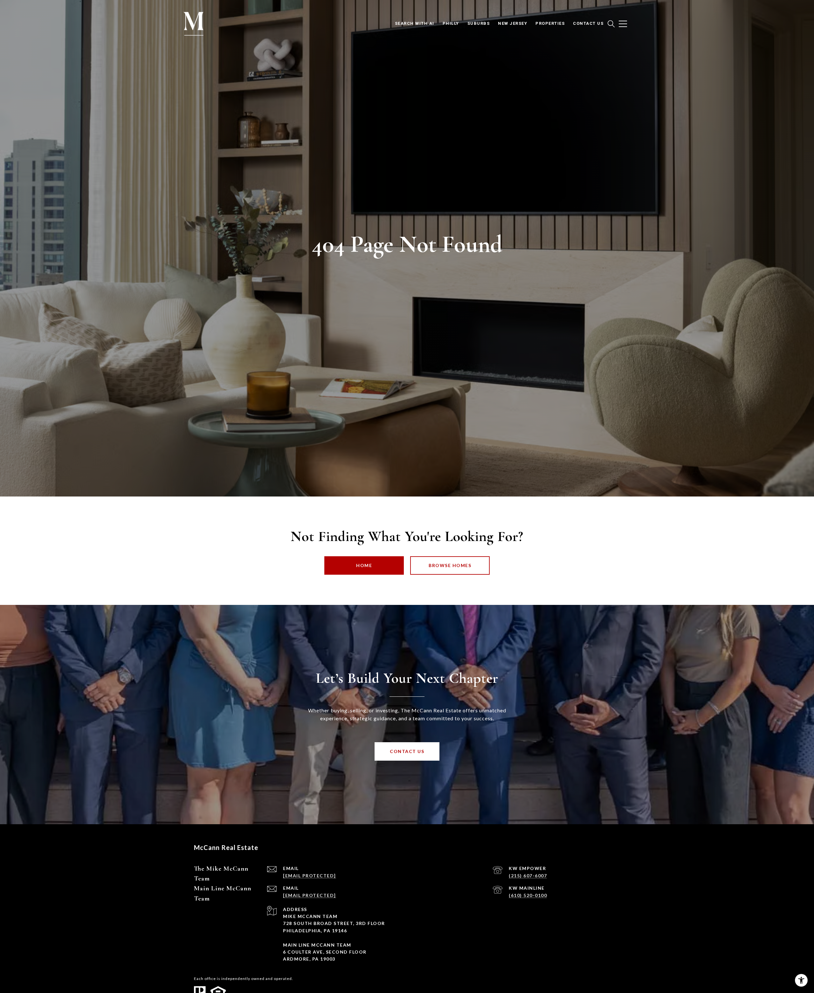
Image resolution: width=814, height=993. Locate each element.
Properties (550, 23)
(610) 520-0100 (528, 895)
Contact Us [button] (407, 751)
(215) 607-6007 (528, 875)
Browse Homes (450, 565)
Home (364, 565)
